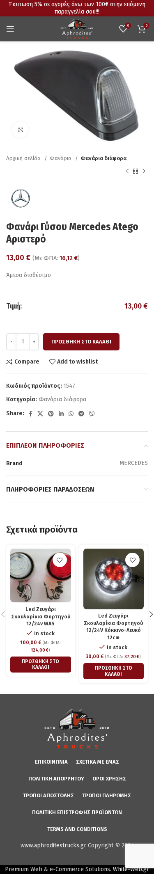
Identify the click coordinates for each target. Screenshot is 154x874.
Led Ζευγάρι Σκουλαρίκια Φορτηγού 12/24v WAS (40, 616)
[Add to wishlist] (60, 560)
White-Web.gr (131, 869)
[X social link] (40, 413)
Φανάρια (61, 158)
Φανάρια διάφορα (103, 158)
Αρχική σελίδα (24, 158)
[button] (40, 665)
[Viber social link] (92, 413)
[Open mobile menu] (10, 29)
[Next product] (144, 171)
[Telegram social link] (81, 413)
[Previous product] (127, 171)
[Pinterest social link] (51, 413)
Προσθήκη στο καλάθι (81, 342)
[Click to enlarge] (20, 129)
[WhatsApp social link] (71, 413)
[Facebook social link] (30, 413)
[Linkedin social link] (61, 413)
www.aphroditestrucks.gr (53, 845)
